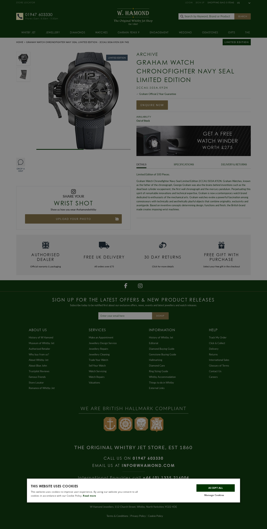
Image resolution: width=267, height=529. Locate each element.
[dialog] (133, 490)
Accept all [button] (215, 488)
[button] (215, 495)
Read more (89, 495)
